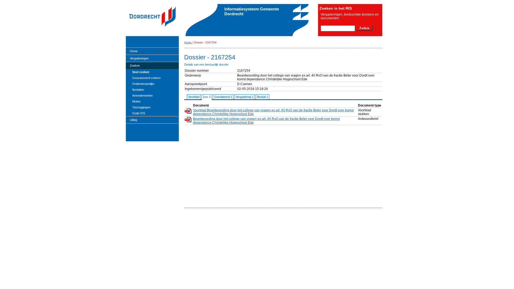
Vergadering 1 (245, 96)
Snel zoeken (140, 72)
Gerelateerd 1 (223, 96)
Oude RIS (138, 113)
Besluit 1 (262, 96)
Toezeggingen (141, 107)
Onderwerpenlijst (143, 83)
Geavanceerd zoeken (146, 77)
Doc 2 (207, 96)
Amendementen (142, 95)
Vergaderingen (139, 58)
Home (134, 51)
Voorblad (193, 96)
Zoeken (135, 65)
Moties (136, 101)
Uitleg (133, 119)
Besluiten (138, 89)
